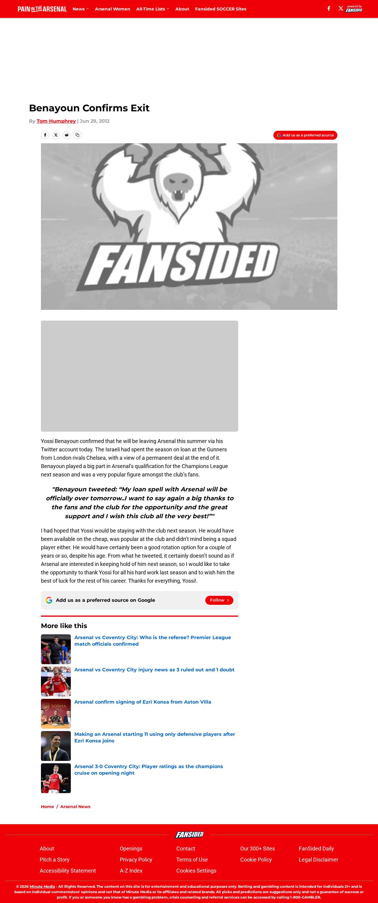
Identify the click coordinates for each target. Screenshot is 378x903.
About (182, 9)
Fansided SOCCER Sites (220, 9)
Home (47, 806)
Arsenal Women (112, 9)
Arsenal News (75, 806)
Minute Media (42, 886)
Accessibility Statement (68, 870)
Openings (131, 848)
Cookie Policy (256, 859)
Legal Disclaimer (318, 859)
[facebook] (329, 8)
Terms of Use (192, 859)
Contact (185, 848)
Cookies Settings (196, 870)
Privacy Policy (136, 859)
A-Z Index (131, 870)
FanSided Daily (316, 848)
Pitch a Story (55, 859)
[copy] (77, 135)
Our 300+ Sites (257, 848)
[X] (341, 8)
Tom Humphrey (56, 121)
